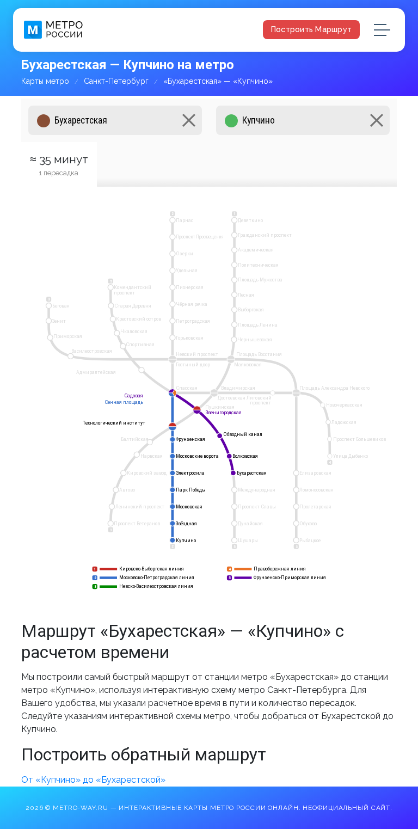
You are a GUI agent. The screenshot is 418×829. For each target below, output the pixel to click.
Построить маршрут (311, 29)
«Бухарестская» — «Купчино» (218, 81)
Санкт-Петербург (116, 81)
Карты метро (45, 81)
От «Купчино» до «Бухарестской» (93, 780)
